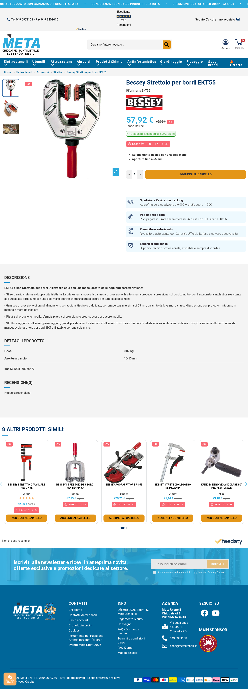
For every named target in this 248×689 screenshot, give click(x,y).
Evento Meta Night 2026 (85, 645)
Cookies (74, 630)
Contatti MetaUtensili (83, 615)
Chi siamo (75, 610)
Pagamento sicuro (130, 619)
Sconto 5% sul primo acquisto (215, 19)
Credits (29, 681)
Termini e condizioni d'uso (131, 640)
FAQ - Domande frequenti (128, 631)
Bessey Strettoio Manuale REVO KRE (26, 486)
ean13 (8, 369)
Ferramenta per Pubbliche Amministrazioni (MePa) (86, 637)
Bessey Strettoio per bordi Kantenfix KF (75, 486)
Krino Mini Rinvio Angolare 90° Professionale (221, 486)
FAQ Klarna (125, 647)
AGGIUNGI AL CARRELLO (195, 174)
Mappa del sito (128, 653)
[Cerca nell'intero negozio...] (167, 44)
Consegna (124, 624)
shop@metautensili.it (183, 646)
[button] (123, 528)
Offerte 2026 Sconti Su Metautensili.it (133, 612)
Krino (221, 493)
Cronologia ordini (80, 625)
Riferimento (133, 90)
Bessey (26, 493)
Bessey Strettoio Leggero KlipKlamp (173, 486)
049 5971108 (178, 638)
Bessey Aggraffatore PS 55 (124, 484)
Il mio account (78, 620)
